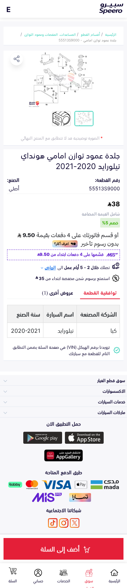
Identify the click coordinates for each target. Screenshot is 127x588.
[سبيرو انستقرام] (63, 523)
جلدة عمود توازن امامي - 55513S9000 (87, 39)
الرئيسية (110, 34)
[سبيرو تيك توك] (53, 523)
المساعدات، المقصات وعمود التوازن (50, 34)
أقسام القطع (90, 34)
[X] (74, 523)
